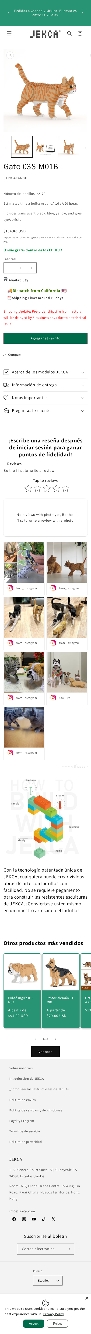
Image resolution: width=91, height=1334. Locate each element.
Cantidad (10, 259)
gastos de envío (40, 237)
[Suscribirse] (69, 1249)
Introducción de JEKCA (26, 1078)
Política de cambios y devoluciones (35, 1110)
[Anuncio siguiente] (82, 13)
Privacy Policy (53, 1314)
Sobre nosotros (21, 1068)
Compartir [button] (16, 354)
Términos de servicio (24, 1131)
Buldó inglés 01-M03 (20, 1000)
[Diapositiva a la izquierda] (5, 148)
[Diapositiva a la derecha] (86, 148)
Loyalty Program (21, 1121)
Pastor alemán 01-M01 (60, 1000)
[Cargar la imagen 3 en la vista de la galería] (68, 146)
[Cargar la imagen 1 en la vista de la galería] (21, 146)
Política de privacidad (25, 1142)
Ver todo (45, 1051)
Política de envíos (22, 1100)
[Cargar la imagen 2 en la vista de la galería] (45, 146)
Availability (18, 280)
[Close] (86, 1298)
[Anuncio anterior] (9, 13)
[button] (9, 33)
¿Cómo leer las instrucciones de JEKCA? (39, 1089)
